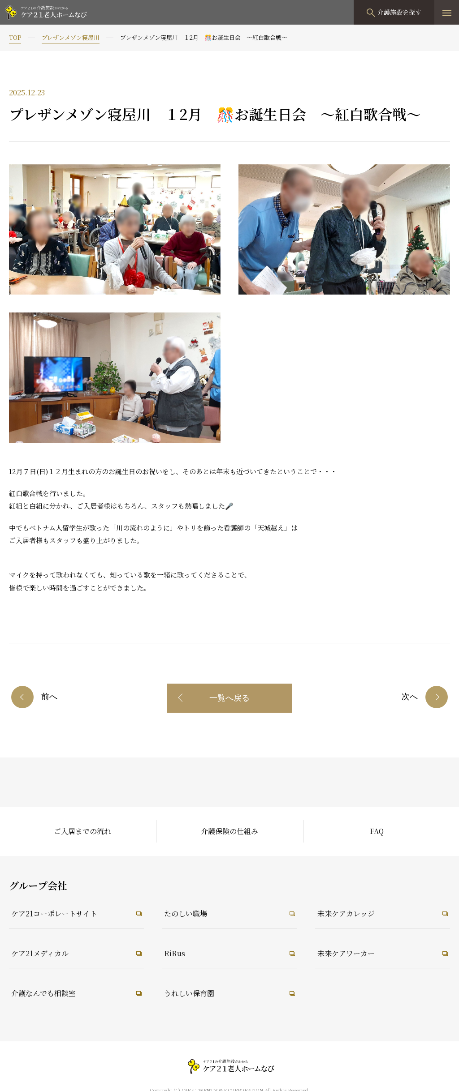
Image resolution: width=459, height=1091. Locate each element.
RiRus (174, 953)
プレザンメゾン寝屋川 (71, 37)
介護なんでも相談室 (43, 993)
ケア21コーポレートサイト (54, 913)
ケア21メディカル (40, 953)
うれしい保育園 (189, 993)
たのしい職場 (185, 913)
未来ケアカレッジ (346, 913)
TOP (15, 37)
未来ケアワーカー (346, 953)
